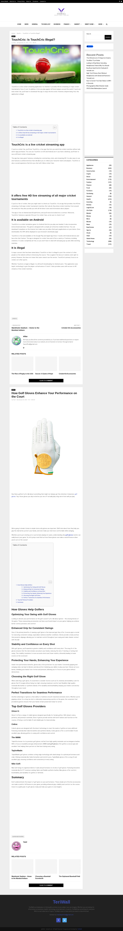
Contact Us (43, 1)
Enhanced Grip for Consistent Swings (34, 589)
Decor (88, 176)
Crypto (88, 174)
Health (88, 199)
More (100, 24)
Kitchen (88, 205)
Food (88, 188)
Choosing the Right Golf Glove (32, 595)
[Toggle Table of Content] (54, 127)
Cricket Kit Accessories (71, 328)
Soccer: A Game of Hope (44, 374)
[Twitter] (64, 920)
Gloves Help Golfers (17, 836)
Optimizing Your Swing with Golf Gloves (34, 587)
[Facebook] (58, 920)
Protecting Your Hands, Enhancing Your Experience (37, 593)
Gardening (89, 193)
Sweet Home (89, 24)
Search (88, 34)
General (35, 24)
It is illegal (20, 137)
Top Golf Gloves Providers (25, 600)
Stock (88, 233)
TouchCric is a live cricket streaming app (29, 130)
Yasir (14, 399)
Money (88, 216)
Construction (90, 171)
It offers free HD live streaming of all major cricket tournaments (36, 132)
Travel (88, 244)
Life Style (89, 210)
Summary (20, 602)
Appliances (89, 165)
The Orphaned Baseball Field (69, 876)
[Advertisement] (46, 110)
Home (19, 24)
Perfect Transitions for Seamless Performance (37, 597)
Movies (88, 221)
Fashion (88, 182)
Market (77, 24)
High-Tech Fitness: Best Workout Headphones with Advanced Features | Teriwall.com (98, 75)
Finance (66, 24)
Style (88, 235)
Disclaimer (35, 1)
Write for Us (13, 1)
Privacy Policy (21, 1)
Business (57, 24)
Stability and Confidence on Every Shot (34, 591)
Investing (89, 202)
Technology (45, 24)
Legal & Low (90, 207)
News (26, 24)
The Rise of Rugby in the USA (22, 374)
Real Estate (90, 227)
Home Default (4, 1)
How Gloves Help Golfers (24, 585)
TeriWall (61, 902)
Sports (13, 36)
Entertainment (91, 179)
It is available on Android (24, 135)
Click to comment (46, 380)
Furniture (89, 190)
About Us (28, 1)
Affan (14, 42)
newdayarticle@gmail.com (65, 914)
